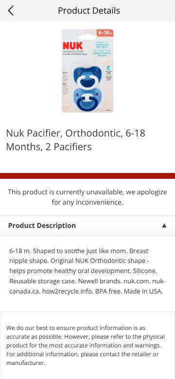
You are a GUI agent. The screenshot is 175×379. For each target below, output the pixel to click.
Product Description (42, 225)
